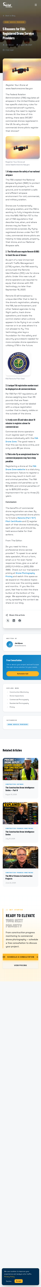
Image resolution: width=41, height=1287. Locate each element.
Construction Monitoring (19, 692)
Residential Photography (19, 703)
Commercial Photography (19, 699)
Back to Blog (10, 16)
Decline (8, 1281)
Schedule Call (22, 674)
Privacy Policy (9, 1277)
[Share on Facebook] (19, 620)
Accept (18, 1281)
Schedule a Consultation (20, 957)
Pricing (12, 707)
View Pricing (20, 965)
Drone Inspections (17, 696)
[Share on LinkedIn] (14, 620)
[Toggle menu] (35, 4)
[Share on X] (8, 620)
